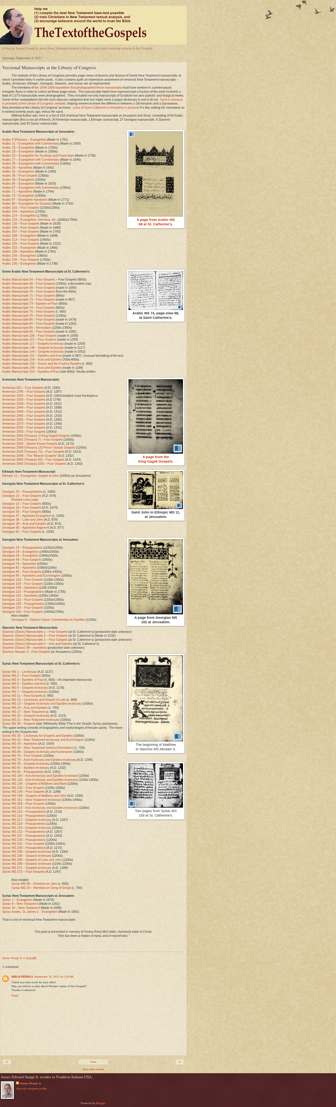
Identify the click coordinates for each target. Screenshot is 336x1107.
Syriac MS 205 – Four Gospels (23, 803)
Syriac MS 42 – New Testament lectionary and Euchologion (43, 739)
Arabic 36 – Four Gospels (19, 175)
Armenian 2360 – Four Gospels (23, 427)
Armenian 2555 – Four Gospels (23, 431)
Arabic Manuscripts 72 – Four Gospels (28, 299)
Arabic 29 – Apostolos (17, 167)
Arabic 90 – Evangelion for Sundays (27, 203)
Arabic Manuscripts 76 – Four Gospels (28, 315)
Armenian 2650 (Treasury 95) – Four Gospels (33, 459)
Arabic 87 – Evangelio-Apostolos (24, 199)
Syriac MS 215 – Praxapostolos (24, 811)
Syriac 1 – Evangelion (17, 899)
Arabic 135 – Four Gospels (20, 223)
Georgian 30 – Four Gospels (21, 511)
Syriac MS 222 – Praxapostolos (24, 831)
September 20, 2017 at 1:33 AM (54, 976)
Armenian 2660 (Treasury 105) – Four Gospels (34, 463)
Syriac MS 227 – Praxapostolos (24, 835)
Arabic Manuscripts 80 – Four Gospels (28, 319)
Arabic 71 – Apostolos (17, 191)
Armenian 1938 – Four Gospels (23, 403)
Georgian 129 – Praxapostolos (23, 603)
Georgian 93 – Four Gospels (21, 571)
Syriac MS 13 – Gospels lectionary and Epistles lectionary (42, 703)
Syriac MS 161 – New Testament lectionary (31, 799)
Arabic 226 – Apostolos (18, 251)
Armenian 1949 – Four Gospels (23, 411)
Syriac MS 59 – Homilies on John (34, 883)
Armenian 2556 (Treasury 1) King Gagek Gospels (36, 435)
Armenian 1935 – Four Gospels (23, 399)
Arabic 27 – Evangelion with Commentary (30, 159)
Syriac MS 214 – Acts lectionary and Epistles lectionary (40, 807)
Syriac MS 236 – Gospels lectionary (26, 851)
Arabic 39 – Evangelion (18, 179)
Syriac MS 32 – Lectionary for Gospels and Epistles (37, 735)
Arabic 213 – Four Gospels (20, 239)
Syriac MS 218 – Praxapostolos (24, 823)
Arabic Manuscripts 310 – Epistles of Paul (31, 371)
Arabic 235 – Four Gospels (20, 259)
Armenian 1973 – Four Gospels (23, 423)
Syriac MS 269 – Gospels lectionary (26, 863)
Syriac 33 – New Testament (21, 907)
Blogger (100, 1103)
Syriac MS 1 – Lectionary (19, 671)
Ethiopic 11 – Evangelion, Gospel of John (30, 475)
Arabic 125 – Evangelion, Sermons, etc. (29, 219)
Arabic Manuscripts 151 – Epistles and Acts (32, 355)
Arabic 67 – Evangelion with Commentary (30, 187)
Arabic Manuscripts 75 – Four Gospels (28, 311)
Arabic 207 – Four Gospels (20, 231)
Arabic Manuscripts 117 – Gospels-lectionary (33, 343)
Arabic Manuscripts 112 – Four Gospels (29, 339)
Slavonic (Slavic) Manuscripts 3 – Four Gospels (34, 639)
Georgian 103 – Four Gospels (22, 583)
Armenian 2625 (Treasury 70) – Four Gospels (33, 451)
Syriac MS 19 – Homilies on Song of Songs (41, 887)
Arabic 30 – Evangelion (18, 171)
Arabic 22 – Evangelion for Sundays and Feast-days (38, 155)
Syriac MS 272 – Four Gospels (23, 871)
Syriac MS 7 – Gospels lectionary (25, 691)
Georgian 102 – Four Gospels (22, 579)
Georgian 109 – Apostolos (20, 587)
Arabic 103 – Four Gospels (20, 207)
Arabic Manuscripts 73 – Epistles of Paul (30, 303)
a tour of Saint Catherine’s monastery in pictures (106, 107)
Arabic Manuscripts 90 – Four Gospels (28, 331)
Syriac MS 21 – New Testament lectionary (31, 719)
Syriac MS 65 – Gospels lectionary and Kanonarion (37, 751)
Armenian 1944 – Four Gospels (23, 407)
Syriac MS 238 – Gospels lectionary (26, 855)
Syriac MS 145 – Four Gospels (23, 791)
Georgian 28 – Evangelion (20, 551)
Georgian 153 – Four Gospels (22, 607)
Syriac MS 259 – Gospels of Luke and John (32, 859)
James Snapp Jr (30, 1083)
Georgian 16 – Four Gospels (21, 503)
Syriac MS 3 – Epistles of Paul (23, 679)
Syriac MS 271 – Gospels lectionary (26, 867)
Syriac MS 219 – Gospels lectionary (26, 827)
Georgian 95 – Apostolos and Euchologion (31, 575)
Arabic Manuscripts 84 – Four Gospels (28, 323)
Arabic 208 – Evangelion (19, 235)
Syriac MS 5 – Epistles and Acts (24, 683)
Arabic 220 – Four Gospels (20, 243)
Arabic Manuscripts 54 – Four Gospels (28, 279)
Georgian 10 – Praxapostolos (22, 491)
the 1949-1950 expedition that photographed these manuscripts (78, 87)
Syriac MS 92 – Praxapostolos (23, 771)
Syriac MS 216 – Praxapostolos (24, 815)
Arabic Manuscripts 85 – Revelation (26, 327)
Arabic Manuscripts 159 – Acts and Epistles (32, 367)
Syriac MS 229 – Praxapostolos (24, 839)
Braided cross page (24, 499)
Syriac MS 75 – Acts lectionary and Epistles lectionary (39, 759)
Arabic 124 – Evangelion (19, 215)
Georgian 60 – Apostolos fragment (25, 527)
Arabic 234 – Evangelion (19, 255)
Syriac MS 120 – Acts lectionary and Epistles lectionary (40, 779)
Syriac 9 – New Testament (20, 903)
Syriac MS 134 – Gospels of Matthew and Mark (34, 783)
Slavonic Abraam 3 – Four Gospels (26, 651)
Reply (14, 995)
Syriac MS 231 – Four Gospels (23, 843)
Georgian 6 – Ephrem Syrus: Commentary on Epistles (48, 619)
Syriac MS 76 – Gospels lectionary (26, 763)
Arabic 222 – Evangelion (19, 247)
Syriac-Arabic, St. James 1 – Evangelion (30, 911)
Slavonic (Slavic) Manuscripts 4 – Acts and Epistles (37, 643)
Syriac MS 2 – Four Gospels (21, 675)
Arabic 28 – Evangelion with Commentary (30, 163)
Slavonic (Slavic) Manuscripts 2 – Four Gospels (34, 635)
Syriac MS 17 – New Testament (23, 711)
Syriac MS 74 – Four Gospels (22, 755)
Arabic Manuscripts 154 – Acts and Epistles (32, 359)
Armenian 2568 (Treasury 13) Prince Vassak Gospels (38, 447)
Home (93, 1062)
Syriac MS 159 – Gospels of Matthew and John (34, 795)
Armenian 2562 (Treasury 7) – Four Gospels (32, 439)
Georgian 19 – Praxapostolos (22, 547)
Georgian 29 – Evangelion (20, 555)
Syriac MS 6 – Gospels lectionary (25, 687)
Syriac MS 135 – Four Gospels (23, 787)
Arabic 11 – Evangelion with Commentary (30, 143)
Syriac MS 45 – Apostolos (20, 743)
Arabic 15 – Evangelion (18, 147)
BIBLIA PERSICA (22, 976)
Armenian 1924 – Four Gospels (23, 395)
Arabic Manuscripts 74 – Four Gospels (28, 307)
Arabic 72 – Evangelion (18, 195)
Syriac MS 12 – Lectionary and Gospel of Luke (34, 699)
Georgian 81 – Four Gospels (21, 531)
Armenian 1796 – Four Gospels (23, 391)
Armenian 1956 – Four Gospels (23, 419)
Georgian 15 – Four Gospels (21, 495)
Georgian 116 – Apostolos (20, 595)
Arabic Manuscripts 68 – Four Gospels (28, 283)
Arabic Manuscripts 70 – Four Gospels (28, 291)
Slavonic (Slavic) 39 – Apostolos (24, 647)
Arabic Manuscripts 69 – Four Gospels (28, 287)
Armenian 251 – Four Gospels (23, 387)
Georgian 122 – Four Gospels (22, 599)
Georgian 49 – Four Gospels (21, 559)
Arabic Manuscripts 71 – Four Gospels (28, 295)
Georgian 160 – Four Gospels (22, 611)
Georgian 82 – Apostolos (19, 567)
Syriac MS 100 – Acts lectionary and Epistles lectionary (40, 775)
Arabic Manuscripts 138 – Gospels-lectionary (33, 347)
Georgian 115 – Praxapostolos (23, 591)
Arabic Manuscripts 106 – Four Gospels (29, 335)
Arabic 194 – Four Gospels (20, 227)
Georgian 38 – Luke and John (22, 519)
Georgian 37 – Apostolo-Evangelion (26, 515)
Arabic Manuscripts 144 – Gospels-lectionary (33, 351)
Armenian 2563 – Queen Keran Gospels (29, 443)
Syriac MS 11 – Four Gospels (22, 695)
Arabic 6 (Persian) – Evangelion (24, 139)
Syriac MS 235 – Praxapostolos (24, 847)
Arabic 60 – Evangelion (18, 183)
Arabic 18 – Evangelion (18, 151)
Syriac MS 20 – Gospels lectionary (26, 715)
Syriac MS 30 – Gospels (18, 723)
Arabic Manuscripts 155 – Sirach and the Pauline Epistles (41, 363)
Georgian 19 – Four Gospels (21, 507)
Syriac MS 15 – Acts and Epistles (25, 707)
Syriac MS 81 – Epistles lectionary (25, 767)
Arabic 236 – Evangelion (19, 263)
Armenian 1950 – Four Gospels (23, 415)
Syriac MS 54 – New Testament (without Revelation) (38, 747)
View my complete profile (31, 1088)
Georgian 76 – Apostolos (19, 563)
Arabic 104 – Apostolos (18, 211)
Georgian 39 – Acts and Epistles (24, 523)
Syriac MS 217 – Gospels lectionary (26, 819)
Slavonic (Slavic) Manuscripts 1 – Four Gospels (34, 631)
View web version (93, 1069)
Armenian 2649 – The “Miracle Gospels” (29, 455)
